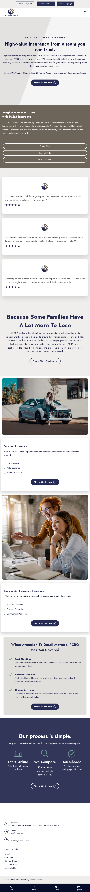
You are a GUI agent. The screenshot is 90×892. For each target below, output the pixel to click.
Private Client (10, 864)
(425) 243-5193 (17, 833)
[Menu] (84, 12)
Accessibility (10, 868)
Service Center (11, 861)
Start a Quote (44, 3)
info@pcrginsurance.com (20, 840)
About (7, 854)
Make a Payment (25, 3)
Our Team (8, 857)
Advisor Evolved (36, 879)
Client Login (64, 3)
